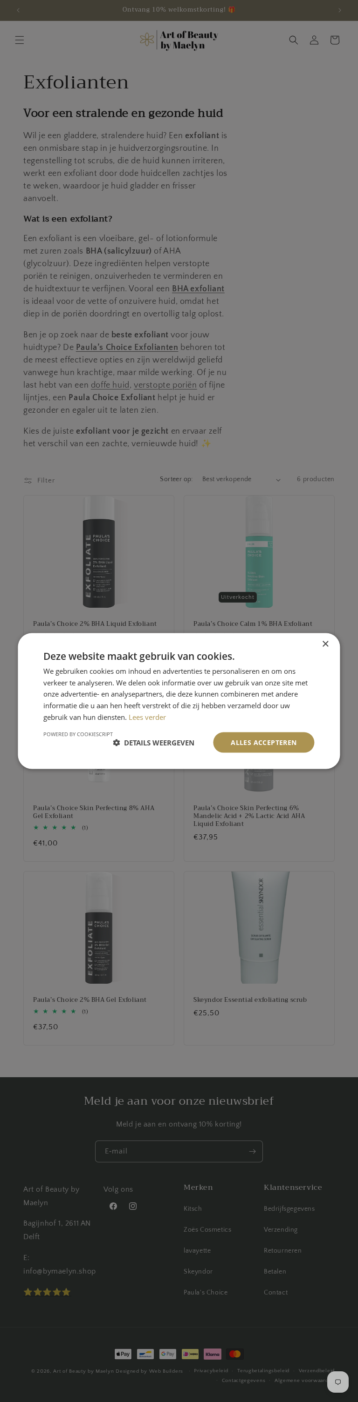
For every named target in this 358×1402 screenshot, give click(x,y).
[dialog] (179, 701)
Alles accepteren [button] (263, 742)
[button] (153, 742)
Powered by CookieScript (78, 733)
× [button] (325, 643)
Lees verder (147, 716)
